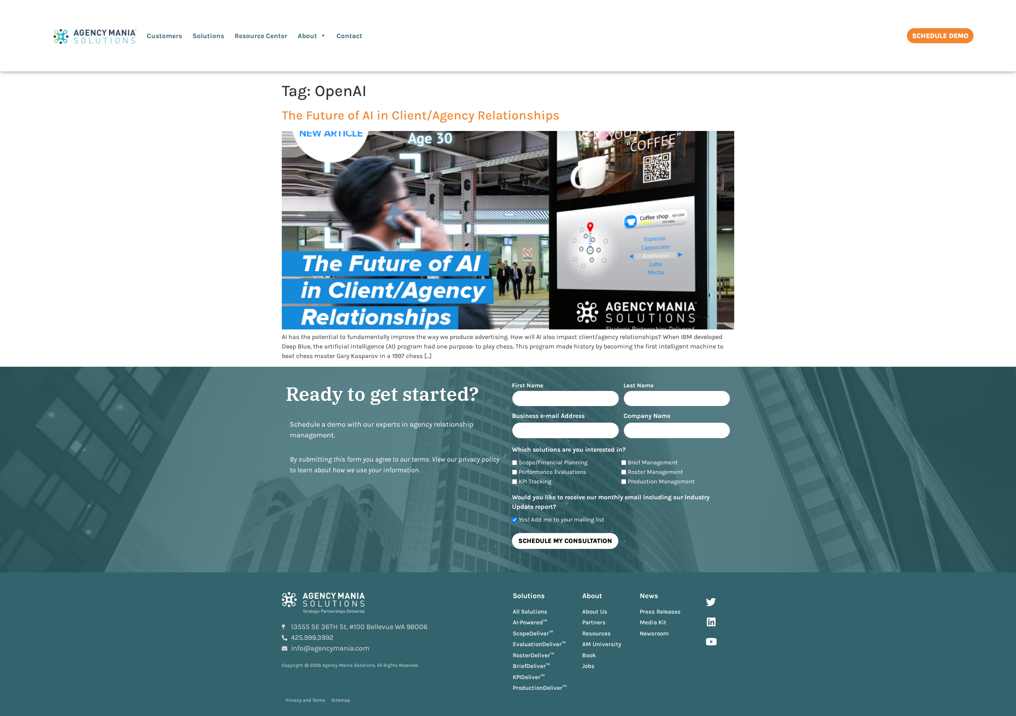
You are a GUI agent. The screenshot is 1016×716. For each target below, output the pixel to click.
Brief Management (653, 463)
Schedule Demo (940, 36)
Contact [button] (349, 36)
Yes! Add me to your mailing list (561, 520)
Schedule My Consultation (565, 541)
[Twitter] (711, 602)
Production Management (661, 482)
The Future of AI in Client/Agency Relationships (421, 115)
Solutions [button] (208, 36)
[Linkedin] (711, 622)
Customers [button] (164, 36)
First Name (527, 385)
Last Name (638, 385)
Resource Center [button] (261, 36)
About (307, 36)
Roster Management (655, 472)
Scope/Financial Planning (553, 463)
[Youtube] (711, 642)
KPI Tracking (535, 482)
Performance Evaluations (552, 472)
